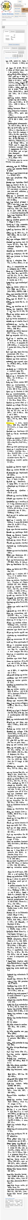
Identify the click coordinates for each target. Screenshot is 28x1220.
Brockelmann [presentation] (7, 48)
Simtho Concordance (14, 44)
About (16, 16)
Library (23, 13)
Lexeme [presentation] (6, 31)
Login (20, 1)
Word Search (17, 8)
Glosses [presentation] (13, 31)
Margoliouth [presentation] (14, 48)
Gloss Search (17, 11)
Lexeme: (4, 19)
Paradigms (17, 13)
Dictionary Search (18, 5)
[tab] (6, 31)
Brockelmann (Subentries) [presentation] (11, 52)
